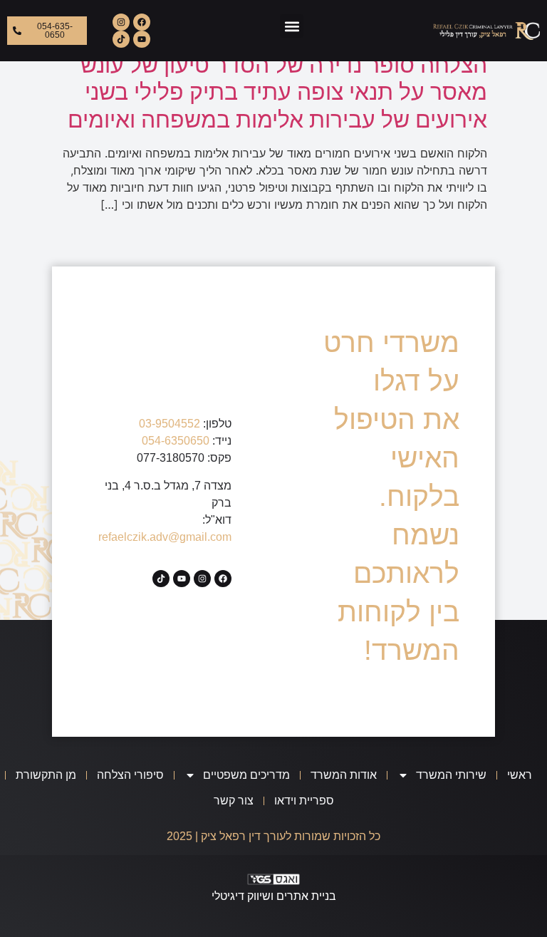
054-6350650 (175, 441)
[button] (291, 26)
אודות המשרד (344, 775)
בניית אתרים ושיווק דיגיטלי (274, 896)
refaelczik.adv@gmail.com (164, 537)
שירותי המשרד (451, 775)
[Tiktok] (121, 39)
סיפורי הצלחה (130, 775)
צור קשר (234, 800)
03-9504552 (169, 424)
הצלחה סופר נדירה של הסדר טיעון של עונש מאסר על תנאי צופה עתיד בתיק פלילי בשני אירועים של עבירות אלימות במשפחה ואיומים (277, 92)
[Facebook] (141, 22)
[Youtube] (141, 39)
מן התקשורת (46, 775)
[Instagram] (121, 22)
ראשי (519, 775)
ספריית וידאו (304, 800)
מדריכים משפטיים (246, 775)
